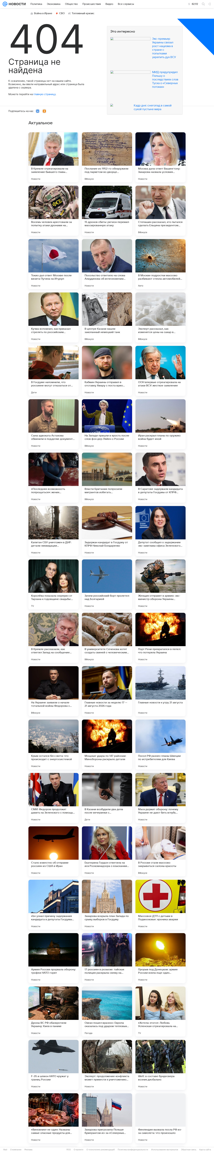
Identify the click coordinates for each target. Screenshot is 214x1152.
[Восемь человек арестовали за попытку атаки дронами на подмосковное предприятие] (53, 211)
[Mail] (5, 4)
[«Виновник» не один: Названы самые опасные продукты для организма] (53, 1118)
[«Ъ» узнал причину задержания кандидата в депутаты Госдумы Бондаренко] (53, 905)
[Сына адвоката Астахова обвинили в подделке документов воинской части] (53, 424)
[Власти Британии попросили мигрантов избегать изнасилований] (107, 478)
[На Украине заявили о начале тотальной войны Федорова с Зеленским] (53, 691)
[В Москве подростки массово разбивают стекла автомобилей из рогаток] (160, 264)
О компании (15, 1149)
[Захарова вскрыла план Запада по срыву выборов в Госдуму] (107, 905)
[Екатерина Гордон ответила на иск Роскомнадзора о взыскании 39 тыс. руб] (107, 851)
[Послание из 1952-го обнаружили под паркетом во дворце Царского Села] (107, 157)
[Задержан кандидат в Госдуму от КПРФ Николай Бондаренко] (107, 531)
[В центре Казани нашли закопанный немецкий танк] (107, 317)
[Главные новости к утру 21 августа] (160, 691)
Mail (5, 1149)
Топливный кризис (83, 13)
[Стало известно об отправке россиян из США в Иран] (53, 851)
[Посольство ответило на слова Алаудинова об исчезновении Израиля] (107, 264)
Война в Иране (43, 13)
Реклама (28, 1149)
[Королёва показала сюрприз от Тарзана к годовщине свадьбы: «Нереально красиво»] (53, 584)
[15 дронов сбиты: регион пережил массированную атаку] (107, 211)
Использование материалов (164, 1149)
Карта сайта (205, 1149)
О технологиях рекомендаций (100, 1149)
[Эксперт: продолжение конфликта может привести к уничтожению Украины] (107, 1065)
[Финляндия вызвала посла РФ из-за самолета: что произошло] (160, 1118)
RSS (69, 1149)
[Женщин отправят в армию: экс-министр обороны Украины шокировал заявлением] (160, 584)
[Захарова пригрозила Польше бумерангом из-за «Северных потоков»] (107, 1118)
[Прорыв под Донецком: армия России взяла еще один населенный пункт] (160, 958)
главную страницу (44, 94)
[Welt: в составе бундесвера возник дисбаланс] (160, 1065)
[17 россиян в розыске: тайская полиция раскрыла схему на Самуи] (107, 958)
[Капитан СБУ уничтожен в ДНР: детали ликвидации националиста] (53, 531)
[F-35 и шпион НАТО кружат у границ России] (53, 1065)
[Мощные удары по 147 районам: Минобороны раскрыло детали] (107, 745)
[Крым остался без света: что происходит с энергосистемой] (53, 745)
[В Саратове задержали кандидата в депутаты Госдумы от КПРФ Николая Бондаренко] (160, 478)
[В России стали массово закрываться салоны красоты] (160, 851)
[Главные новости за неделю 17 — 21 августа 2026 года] (107, 691)
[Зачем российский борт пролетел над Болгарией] (107, 584)
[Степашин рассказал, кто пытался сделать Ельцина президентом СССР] (160, 211)
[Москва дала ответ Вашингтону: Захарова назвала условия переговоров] (160, 157)
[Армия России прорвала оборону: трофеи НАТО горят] (53, 958)
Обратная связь (188, 1149)
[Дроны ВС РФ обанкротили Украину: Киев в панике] (53, 1011)
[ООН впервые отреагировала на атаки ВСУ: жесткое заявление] (160, 371)
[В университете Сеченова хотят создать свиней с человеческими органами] (107, 638)
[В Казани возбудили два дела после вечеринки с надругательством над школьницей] (107, 798)
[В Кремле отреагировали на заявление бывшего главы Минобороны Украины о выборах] (53, 157)
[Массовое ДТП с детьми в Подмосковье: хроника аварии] (160, 905)
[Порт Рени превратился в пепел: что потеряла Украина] (160, 638)
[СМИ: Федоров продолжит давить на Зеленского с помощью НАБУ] (53, 798)
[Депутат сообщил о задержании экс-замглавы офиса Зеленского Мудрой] (160, 531)
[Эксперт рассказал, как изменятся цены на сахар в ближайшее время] (160, 317)
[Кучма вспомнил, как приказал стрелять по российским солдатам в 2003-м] (53, 317)
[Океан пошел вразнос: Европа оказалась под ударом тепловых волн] (107, 1011)
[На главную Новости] (16, 4)
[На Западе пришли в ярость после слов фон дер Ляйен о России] (107, 424)
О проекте (78, 1149)
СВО (62, 13)
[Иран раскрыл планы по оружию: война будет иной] (160, 424)
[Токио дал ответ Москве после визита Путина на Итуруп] (53, 264)
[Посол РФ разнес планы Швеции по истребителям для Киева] (160, 745)
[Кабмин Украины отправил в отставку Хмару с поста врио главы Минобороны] (107, 371)
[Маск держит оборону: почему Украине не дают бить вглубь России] (160, 798)
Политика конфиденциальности (133, 1149)
